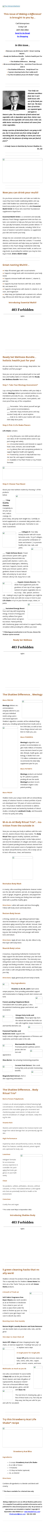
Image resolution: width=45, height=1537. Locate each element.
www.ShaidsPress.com (32, 1512)
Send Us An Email (22, 33)
